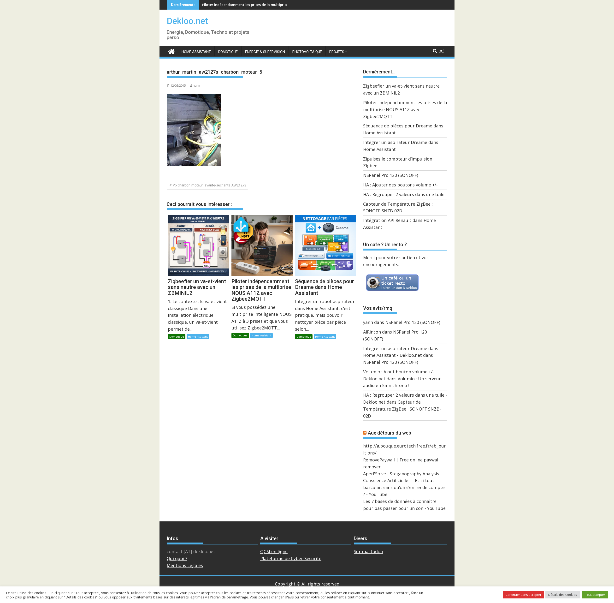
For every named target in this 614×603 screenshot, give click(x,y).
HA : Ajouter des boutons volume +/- (400, 185)
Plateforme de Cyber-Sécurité (290, 558)
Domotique (228, 52)
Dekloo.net (187, 21)
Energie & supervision (265, 52)
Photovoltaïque (307, 52)
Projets (336, 52)
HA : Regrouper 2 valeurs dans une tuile (403, 194)
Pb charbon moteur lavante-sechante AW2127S (209, 185)
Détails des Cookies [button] (562, 594)
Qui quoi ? (177, 558)
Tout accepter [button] (595, 594)
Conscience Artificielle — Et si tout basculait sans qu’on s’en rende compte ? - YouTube (404, 487)
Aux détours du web (389, 433)
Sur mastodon (368, 551)
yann (197, 86)
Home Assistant (196, 52)
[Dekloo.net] (171, 51)
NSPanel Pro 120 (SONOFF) (390, 175)
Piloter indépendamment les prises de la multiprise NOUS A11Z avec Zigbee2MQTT (405, 109)
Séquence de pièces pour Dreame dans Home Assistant (248, 4)
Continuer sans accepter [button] (523, 594)
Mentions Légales (185, 565)
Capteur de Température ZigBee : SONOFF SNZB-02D (402, 409)
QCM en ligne (274, 551)
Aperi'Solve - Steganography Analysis (401, 474)
